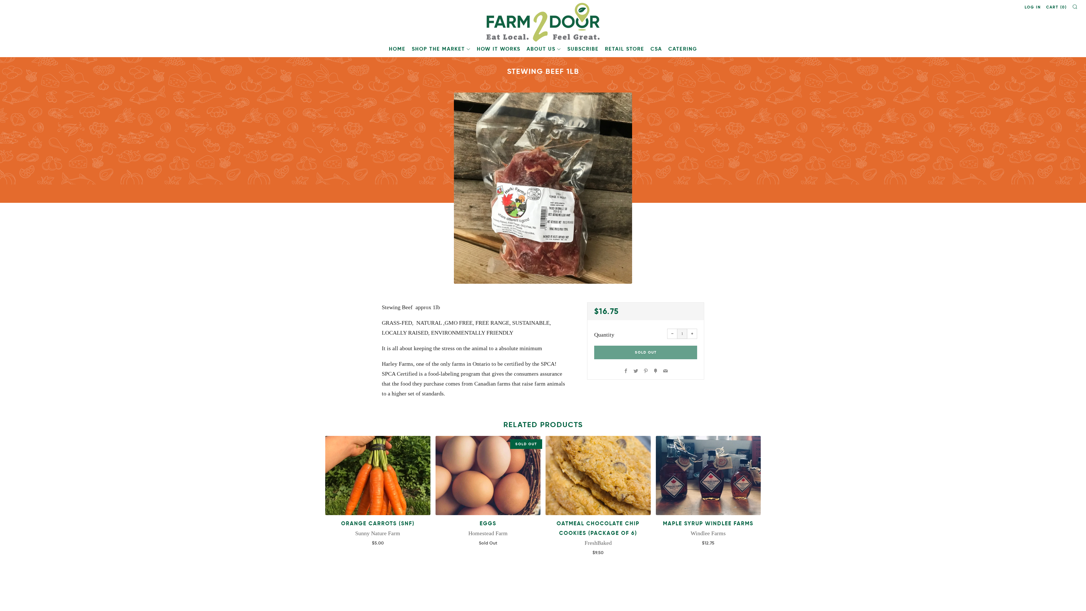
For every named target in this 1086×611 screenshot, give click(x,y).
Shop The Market (438, 49)
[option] (543, 188)
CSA (656, 49)
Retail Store (624, 49)
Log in (1033, 7)
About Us (541, 49)
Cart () (1056, 7)
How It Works (498, 49)
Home (397, 49)
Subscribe (583, 49)
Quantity (604, 335)
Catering (682, 49)
